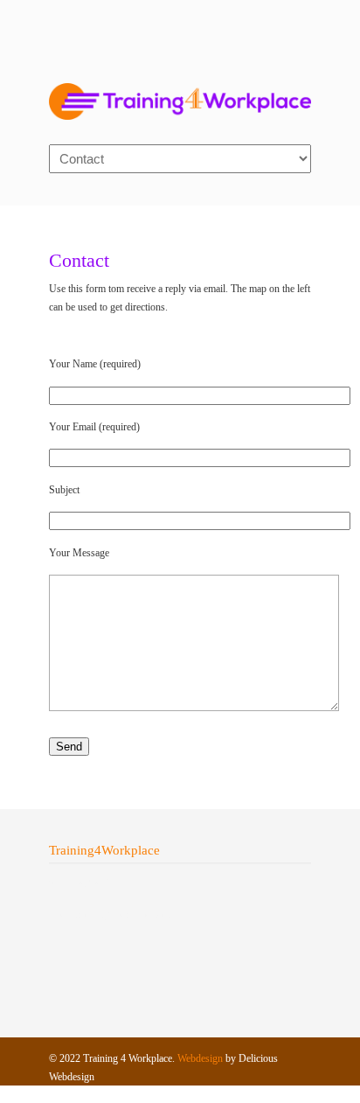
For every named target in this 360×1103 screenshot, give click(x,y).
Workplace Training (180, 91)
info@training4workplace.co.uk (114, 914)
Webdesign (200, 1058)
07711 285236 (79, 883)
